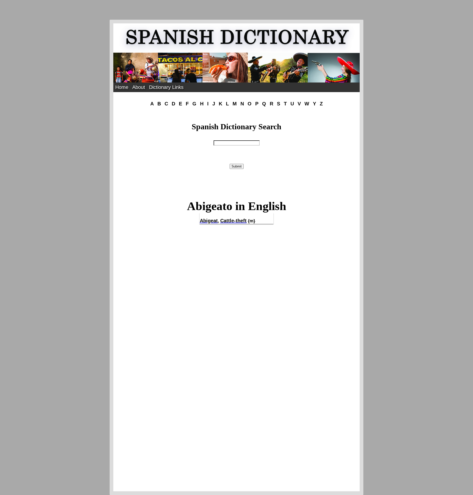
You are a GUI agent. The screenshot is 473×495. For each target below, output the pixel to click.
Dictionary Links (166, 87)
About (138, 87)
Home (121, 87)
